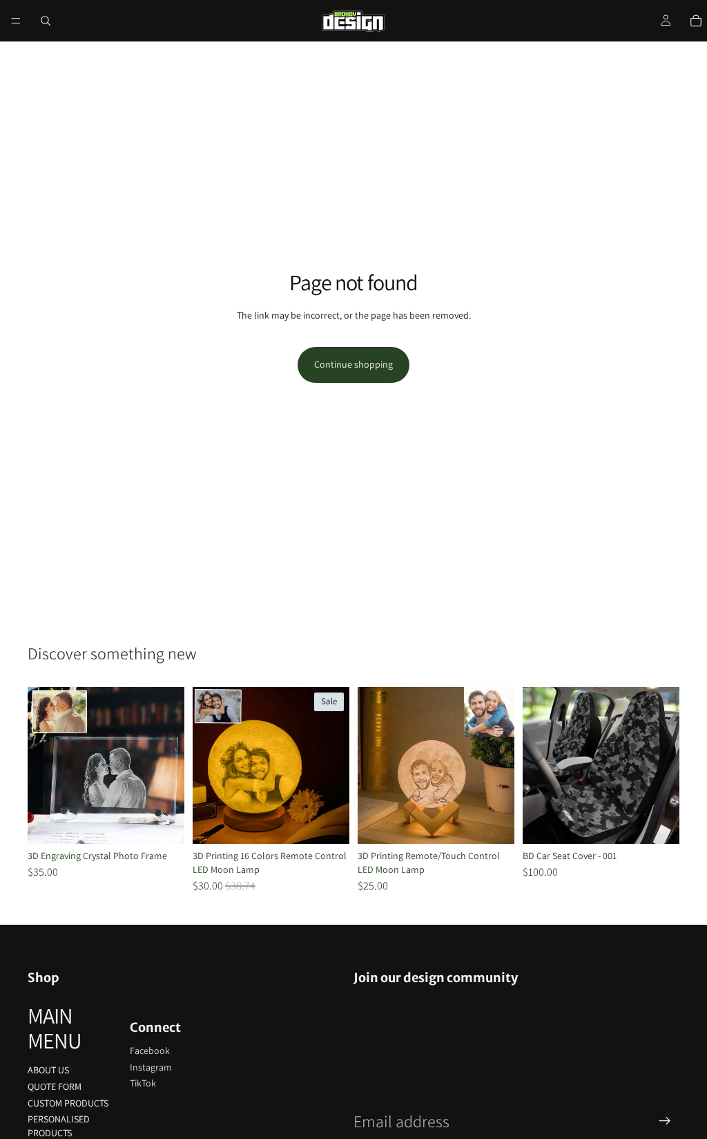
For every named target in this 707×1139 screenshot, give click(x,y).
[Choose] (163, 823)
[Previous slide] (43, 766)
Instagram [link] (151, 1067)
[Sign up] (664, 1121)
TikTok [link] (143, 1083)
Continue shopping (353, 364)
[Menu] (16, 21)
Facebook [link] (150, 1050)
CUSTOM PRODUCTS (68, 1103)
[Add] (658, 823)
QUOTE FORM (54, 1086)
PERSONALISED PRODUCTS (59, 1126)
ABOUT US (48, 1070)
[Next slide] (169, 766)
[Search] (45, 21)
